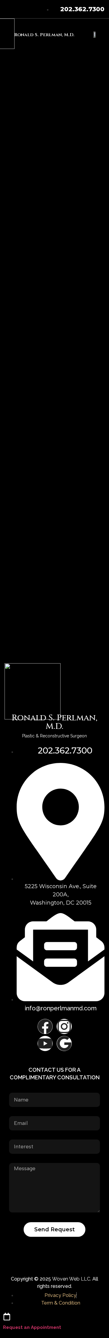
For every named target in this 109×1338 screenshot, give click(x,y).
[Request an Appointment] (7, 1316)
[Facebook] (45, 1026)
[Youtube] (45, 1043)
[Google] (64, 1043)
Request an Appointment (32, 1327)
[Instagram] (64, 1026)
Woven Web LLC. (71, 1279)
